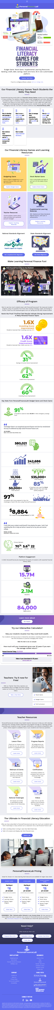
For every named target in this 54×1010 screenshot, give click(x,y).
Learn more (16, 753)
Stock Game (14, 960)
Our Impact (27, 621)
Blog (40, 960)
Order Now (9, 909)
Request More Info (10, 936)
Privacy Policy (14, 979)
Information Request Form (14, 918)
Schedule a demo (27, 936)
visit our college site (37, 82)
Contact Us (14, 975)
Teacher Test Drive (27, 78)
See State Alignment (41, 254)
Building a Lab (14, 963)
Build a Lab (27, 835)
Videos (40, 962)
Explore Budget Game (12, 187)
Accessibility (14, 983)
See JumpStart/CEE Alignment (14, 254)
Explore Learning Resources (40, 222)
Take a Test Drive (16, 695)
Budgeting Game (14, 958)
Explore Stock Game (38, 187)
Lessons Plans (40, 958)
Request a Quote (40, 967)
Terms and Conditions (14, 981)
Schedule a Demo (40, 965)
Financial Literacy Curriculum (14, 962)
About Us (14, 977)
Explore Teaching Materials (14, 223)
